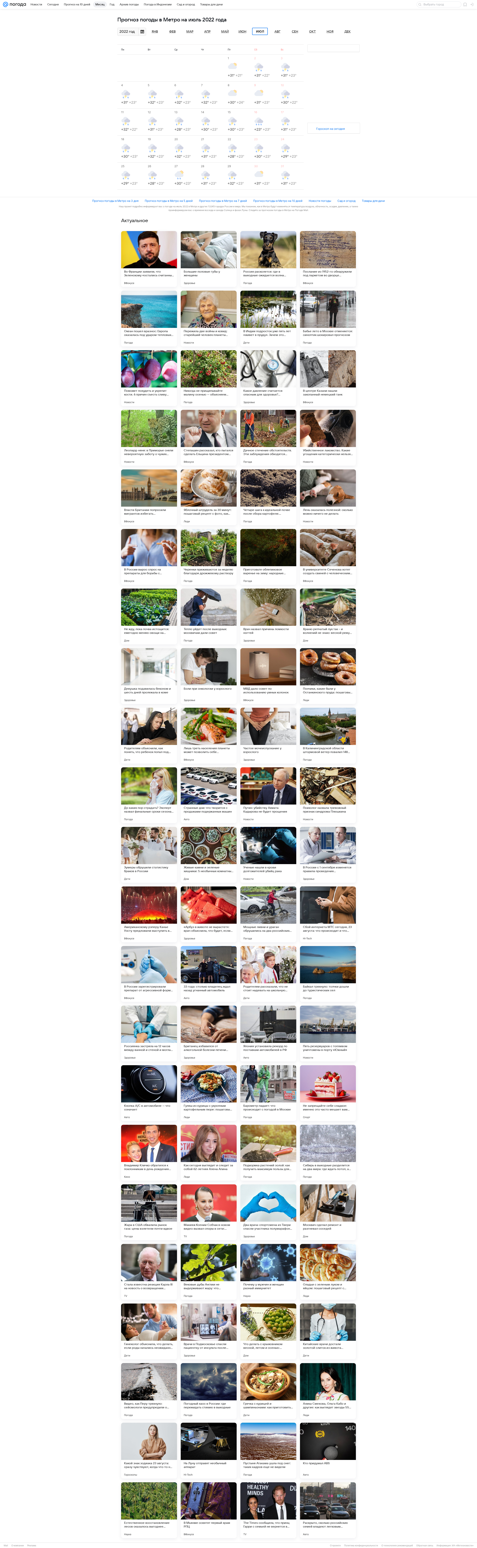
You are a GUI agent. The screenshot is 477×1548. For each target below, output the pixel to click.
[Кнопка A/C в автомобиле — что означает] (149, 1093)
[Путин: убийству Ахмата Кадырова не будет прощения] (268, 795)
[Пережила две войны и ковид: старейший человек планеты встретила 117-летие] (209, 319)
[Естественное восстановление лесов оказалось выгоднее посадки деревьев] (149, 1510)
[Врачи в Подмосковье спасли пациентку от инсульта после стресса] (209, 1331)
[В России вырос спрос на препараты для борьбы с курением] (149, 557)
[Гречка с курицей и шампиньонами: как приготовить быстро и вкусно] (268, 1391)
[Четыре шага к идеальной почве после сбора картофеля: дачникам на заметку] (268, 497)
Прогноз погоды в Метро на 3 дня (115, 201)
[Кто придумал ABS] (328, 1451)
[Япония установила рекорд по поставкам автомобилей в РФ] (268, 1033)
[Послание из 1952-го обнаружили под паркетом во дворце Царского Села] (328, 259)
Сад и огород (346, 201)
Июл (260, 31)
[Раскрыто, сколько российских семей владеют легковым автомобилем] (328, 1510)
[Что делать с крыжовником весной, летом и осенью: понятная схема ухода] (268, 1331)
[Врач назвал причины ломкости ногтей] (268, 616)
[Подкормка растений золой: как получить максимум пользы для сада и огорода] (268, 1153)
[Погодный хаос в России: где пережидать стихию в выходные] (209, 1391)
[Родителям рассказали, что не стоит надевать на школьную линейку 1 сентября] (268, 974)
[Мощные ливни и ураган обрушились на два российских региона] (268, 914)
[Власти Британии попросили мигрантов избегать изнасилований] (149, 497)
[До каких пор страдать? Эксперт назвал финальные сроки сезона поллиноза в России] (149, 795)
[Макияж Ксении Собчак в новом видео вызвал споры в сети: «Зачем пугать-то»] (209, 1212)
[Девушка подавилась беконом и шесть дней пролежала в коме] (149, 676)
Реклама (31, 1545)
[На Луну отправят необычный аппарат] (209, 1451)
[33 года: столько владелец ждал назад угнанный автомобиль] (209, 974)
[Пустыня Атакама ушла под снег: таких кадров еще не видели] (268, 1451)
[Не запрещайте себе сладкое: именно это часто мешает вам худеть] (328, 1093)
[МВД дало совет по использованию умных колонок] (268, 676)
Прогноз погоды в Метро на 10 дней (277, 201)
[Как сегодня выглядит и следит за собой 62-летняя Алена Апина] (209, 1153)
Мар (189, 31)
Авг (277, 31)
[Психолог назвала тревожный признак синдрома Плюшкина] (328, 795)
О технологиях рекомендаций (397, 1545)
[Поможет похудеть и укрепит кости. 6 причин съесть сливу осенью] (149, 378)
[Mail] (5, 4)
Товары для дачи (373, 201)
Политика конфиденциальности (361, 1545)
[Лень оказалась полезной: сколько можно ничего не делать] (328, 497)
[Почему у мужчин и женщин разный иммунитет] (268, 1272)
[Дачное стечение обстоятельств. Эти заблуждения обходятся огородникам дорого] (268, 438)
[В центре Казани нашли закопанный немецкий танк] (328, 378)
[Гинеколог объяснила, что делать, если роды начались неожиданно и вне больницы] (149, 1331)
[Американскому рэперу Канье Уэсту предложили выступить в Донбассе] (149, 914)
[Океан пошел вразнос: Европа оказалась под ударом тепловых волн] (149, 319)
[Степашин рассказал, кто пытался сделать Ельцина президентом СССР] (209, 438)
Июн (242, 31)
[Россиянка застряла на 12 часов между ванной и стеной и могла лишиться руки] (149, 1033)
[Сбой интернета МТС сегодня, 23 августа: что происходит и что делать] (328, 914)
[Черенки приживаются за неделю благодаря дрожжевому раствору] (209, 557)
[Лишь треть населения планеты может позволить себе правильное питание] (209, 736)
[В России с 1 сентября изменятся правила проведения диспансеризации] (328, 855)
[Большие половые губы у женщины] (209, 259)
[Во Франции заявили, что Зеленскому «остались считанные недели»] (149, 259)
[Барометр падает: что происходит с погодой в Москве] (268, 1093)
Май (225, 31)
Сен (295, 31)
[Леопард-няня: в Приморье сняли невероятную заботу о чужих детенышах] (149, 438)
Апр (207, 31)
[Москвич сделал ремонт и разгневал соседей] (328, 1212)
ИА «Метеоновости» (463, 1545)
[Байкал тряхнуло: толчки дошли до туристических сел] (328, 974)
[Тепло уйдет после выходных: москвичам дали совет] (209, 616)
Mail (6, 1545)
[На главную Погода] (17, 4)
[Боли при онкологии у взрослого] (209, 676)
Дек (348, 31)
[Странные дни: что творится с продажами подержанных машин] (209, 795)
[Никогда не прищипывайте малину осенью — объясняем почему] (209, 378)
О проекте (335, 1545)
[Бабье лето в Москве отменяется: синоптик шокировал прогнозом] (328, 319)
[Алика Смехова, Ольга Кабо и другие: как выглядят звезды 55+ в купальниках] (328, 1391)
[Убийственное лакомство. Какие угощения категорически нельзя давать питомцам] (328, 438)
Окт (312, 31)
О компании (17, 1545)
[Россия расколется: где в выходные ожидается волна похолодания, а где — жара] (268, 259)
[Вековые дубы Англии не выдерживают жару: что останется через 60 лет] (209, 1272)
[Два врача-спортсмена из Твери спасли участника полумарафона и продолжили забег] (268, 1212)
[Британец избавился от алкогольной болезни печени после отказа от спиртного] (209, 1033)
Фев (172, 31)
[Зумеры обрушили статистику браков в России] (149, 855)
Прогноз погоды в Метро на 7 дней (223, 201)
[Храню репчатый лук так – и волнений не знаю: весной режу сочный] (328, 616)
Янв (155, 31)
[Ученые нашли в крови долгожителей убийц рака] (268, 855)
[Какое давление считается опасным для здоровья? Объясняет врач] (268, 378)
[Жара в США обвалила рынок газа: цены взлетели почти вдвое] (149, 1212)
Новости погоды (320, 201)
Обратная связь (424, 1545)
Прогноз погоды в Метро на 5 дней (169, 201)
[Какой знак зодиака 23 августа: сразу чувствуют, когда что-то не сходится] (149, 1451)
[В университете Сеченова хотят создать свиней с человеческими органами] (328, 557)
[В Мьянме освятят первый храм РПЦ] (209, 1510)
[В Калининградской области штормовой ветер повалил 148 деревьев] (328, 736)
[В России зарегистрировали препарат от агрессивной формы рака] (149, 974)
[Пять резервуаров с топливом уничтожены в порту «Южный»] (328, 1033)
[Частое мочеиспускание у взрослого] (268, 736)
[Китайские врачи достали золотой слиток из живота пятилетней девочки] (328, 1331)
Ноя (330, 31)
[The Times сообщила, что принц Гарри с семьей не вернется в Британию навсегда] (268, 1510)
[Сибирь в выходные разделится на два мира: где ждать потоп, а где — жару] (328, 1153)
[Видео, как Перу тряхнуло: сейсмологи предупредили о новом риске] (149, 1391)
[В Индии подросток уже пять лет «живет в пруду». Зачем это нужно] (268, 319)
